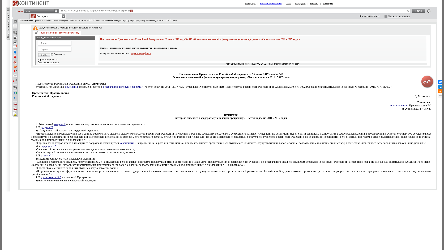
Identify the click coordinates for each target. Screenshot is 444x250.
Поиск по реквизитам (399, 16)
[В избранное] (15, 67)
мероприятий (127, 142)
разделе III (47, 127)
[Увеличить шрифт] (15, 93)
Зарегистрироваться (48, 60)
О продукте (300, 3)
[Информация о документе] (15, 52)
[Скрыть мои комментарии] (15, 76)
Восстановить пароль (48, 62)
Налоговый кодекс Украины (115, 10)
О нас (288, 3)
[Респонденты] (15, 109)
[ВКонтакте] (440, 82)
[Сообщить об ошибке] (15, 114)
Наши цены (328, 3)
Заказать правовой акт (270, 3)
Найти (418, 11)
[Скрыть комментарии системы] (15, 47)
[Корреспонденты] (15, 104)
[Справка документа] (15, 57)
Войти (44, 55)
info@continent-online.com (286, 64)
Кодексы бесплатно (370, 16)
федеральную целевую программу (123, 86)
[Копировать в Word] (15, 42)
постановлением (398, 105)
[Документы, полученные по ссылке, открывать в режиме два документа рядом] (15, 26)
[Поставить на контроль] (15, 62)
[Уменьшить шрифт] (15, 98)
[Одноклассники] (440, 91)
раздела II (60, 124)
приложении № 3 (51, 177)
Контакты (314, 3)
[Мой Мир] (440, 87)
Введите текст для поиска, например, (95, 10)
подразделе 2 (48, 146)
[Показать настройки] (429, 11)
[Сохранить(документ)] (15, 33)
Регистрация (250, 3)
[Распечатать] (15, 37)
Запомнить (59, 54)
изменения (71, 86)
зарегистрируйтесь (141, 53)
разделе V (47, 155)
